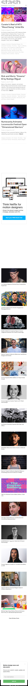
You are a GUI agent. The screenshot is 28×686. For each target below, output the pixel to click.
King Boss (13, 97)
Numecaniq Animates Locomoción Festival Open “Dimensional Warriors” (14, 124)
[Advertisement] (14, 159)
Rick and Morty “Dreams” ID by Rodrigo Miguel (13, 77)
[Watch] (16, 40)
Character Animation (6, 45)
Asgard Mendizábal (6, 97)
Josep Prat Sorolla (16, 49)
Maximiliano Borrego (6, 50)
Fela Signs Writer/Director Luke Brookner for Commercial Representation (12, 518)
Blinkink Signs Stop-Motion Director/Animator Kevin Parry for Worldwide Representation (12, 611)
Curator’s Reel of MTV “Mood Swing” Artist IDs (12, 26)
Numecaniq (4, 52)
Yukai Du (17, 53)
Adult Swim (23, 96)
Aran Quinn (4, 47)
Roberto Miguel (10, 99)
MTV (21, 50)
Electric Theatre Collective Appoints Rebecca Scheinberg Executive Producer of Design (12, 471)
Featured (9, 96)
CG (21, 44)
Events (15, 138)
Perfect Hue (17, 52)
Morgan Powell (15, 50)
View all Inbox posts (14, 618)
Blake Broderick (20, 47)
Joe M (10, 49)
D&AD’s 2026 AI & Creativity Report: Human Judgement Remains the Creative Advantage (12, 331)
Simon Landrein (10, 53)
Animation (8, 44)
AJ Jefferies (23, 45)
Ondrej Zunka (10, 52)
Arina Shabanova (11, 47)
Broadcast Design (16, 44)
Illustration (14, 96)
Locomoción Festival (6, 139)
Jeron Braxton (4, 49)
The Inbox (14, 45)
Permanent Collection (8, 5)
